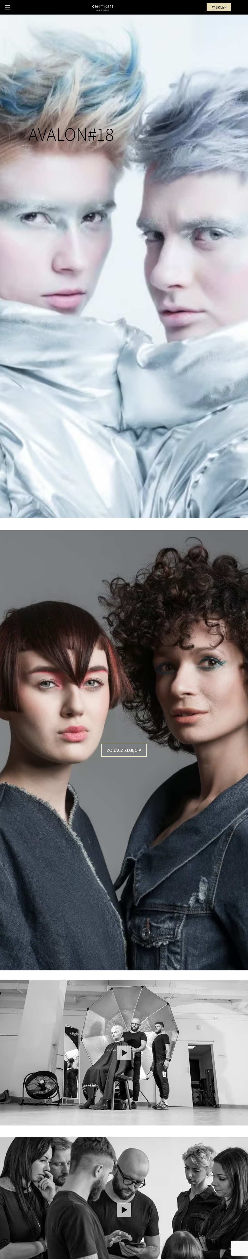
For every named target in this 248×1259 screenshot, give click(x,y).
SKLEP (221, 7)
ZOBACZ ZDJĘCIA (124, 750)
